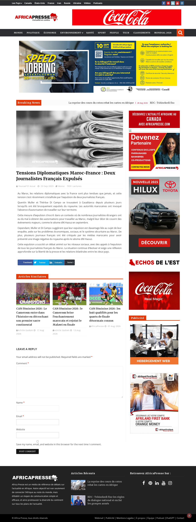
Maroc (61, 186)
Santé (90, 32)
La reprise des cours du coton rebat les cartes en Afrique (83, 102)
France (51, 3)
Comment (22, 363)
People (114, 32)
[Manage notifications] (189, 515)
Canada (28, 3)
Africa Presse (20, 518)
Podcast (160, 518)
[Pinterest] (168, 3)
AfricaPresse (97, 326)
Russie (67, 3)
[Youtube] (177, 3)
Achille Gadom (25, 330)
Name (20, 402)
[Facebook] (164, 3)
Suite (69, 262)
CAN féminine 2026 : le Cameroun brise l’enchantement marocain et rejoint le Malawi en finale (68, 316)
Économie (50, 32)
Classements (141, 32)
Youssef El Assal (27, 186)
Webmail (99, 518)
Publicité (110, 518)
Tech (126, 32)
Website (20, 429)
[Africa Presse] (36, 17)
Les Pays (16, 3)
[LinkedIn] (173, 3)
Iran (59, 3)
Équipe (151, 518)
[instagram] (182, 3)
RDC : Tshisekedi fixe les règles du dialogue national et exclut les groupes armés (106, 500)
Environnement (70, 32)
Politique (33, 32)
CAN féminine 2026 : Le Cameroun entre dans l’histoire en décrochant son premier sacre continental (32, 316)
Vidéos (87, 3)
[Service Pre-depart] (98, 92)
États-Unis (40, 3)
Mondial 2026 (163, 32)
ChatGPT (170, 518)
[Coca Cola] (126, 17)
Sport (102, 32)
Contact (180, 518)
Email (20, 416)
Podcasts (97, 3)
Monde (18, 32)
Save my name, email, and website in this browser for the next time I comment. (58, 444)
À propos (140, 518)
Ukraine (77, 3)
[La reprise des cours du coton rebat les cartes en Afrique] (78, 485)
